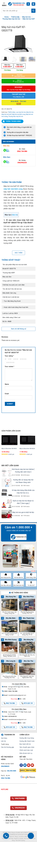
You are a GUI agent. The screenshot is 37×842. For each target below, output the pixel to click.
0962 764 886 (10, 703)
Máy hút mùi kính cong (18, 114)
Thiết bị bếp (15, 17)
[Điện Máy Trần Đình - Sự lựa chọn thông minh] (16, 4)
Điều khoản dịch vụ (26, 753)
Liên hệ (3, 741)
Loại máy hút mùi (21, 112)
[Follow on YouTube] (32, 765)
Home (6, 17)
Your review (9, 366)
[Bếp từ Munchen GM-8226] (27, 440)
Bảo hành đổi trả (25, 744)
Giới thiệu (4, 738)
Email (7, 394)
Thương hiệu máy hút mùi (11, 19)
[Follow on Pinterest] (28, 765)
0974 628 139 (28, 703)
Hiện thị (14, 215)
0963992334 (22, 163)
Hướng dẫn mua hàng (27, 738)
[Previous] (5, 44)
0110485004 (12, 834)
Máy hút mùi (26, 17)
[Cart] (33, 4)
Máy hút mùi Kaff (29, 19)
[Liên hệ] (31, 836)
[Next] (32, 44)
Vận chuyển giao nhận (27, 747)
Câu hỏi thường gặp (7, 747)
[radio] (7, 65)
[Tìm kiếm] (33, 11)
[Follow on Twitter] (25, 765)
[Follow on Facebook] (21, 765)
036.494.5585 (11, 771)
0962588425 (5, 766)
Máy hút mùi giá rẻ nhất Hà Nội (23, 512)
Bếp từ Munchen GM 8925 (9, 448)
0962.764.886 (22, 151)
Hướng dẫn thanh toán (27, 741)
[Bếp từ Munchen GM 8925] (9, 440)
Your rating (9, 356)
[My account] (28, 4)
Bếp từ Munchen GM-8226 (27, 448)
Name (7, 384)
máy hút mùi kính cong (13, 189)
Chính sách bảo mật (26, 750)
